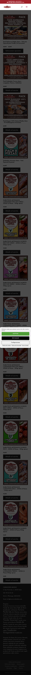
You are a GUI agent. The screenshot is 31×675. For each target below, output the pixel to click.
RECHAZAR (15, 338)
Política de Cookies (6, 345)
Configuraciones (15, 342)
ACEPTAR (15, 333)
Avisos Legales (25, 345)
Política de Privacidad (16, 345)
